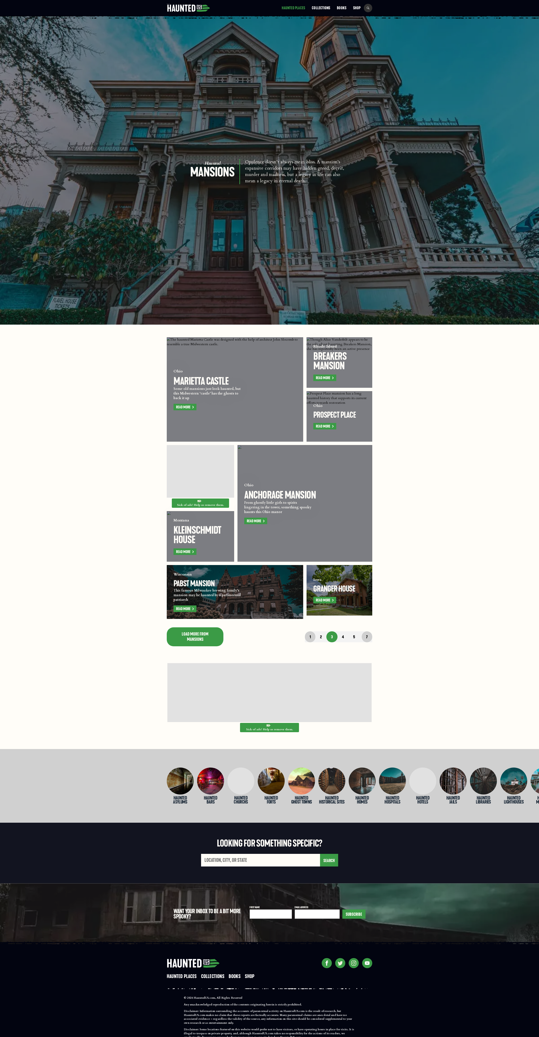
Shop (356, 8)
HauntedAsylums (180, 800)
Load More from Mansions (195, 637)
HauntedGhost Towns (301, 800)
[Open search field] (368, 8)
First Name (254, 907)
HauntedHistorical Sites (332, 800)
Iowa (317, 579)
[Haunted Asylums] (180, 781)
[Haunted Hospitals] (392, 781)
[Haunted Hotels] (422, 781)
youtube (367, 963)
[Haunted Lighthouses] (513, 781)
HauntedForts (271, 800)
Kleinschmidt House (197, 535)
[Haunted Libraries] (483, 781)
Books (341, 8)
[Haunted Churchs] (240, 781)
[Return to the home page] (193, 963)
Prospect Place (334, 415)
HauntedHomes (362, 800)
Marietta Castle (200, 381)
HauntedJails (453, 800)
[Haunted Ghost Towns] (301, 781)
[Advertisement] (200, 471)
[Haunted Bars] (210, 781)
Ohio (178, 371)
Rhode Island (325, 346)
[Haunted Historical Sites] (331, 781)
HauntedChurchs (241, 800)
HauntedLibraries (483, 800)
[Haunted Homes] (362, 781)
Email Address (301, 907)
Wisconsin (182, 574)
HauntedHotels (423, 800)
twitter (340, 963)
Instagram (354, 963)
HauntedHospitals (392, 800)
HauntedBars (210, 800)
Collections (321, 8)
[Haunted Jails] (453, 781)
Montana (181, 520)
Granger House (334, 589)
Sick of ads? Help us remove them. (200, 505)
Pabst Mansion (194, 583)
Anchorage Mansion (280, 495)
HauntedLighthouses (514, 800)
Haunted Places (293, 8)
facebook (327, 963)
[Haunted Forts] (271, 781)
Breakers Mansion (330, 361)
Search (329, 860)
